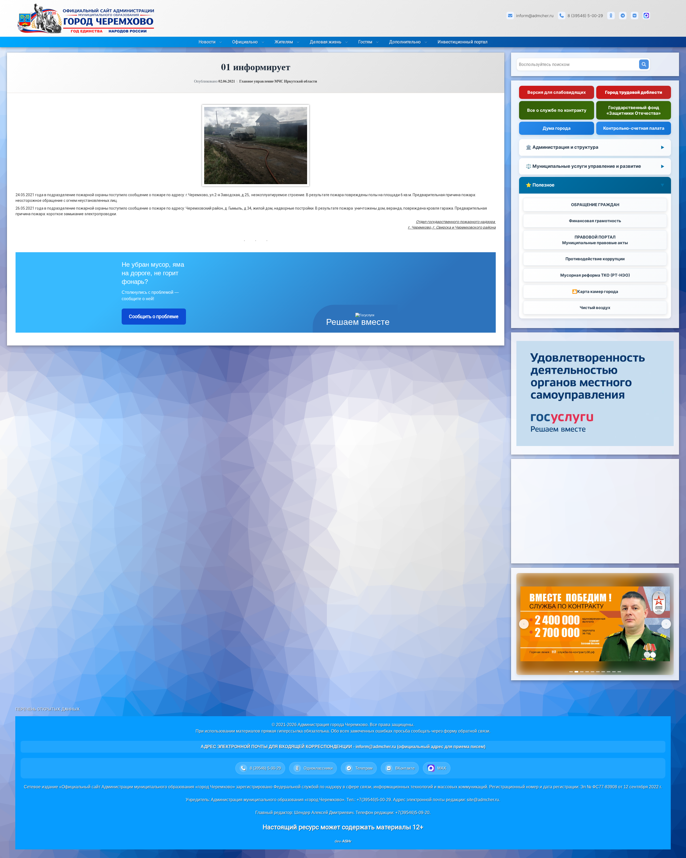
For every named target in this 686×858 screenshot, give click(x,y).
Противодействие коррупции (595, 258)
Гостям (365, 41)
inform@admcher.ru (535, 15)
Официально (245, 41)
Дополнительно (405, 41)
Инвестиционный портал (462, 41)
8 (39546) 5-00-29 (585, 15)
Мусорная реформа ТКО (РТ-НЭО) (595, 275)
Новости (207, 41)
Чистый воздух (595, 307)
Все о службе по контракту (556, 110)
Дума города (557, 128)
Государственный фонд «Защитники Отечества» (633, 110)
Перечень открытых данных (47, 709)
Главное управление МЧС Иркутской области (278, 81)
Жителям (284, 41)
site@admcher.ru (483, 799)
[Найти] (644, 64)
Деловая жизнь (325, 41)
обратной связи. (474, 731)
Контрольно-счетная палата (633, 128)
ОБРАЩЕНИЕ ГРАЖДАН (595, 204)
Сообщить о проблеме (153, 316)
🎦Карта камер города (595, 291)
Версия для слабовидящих (556, 92)
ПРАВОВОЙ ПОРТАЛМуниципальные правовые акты (595, 240)
